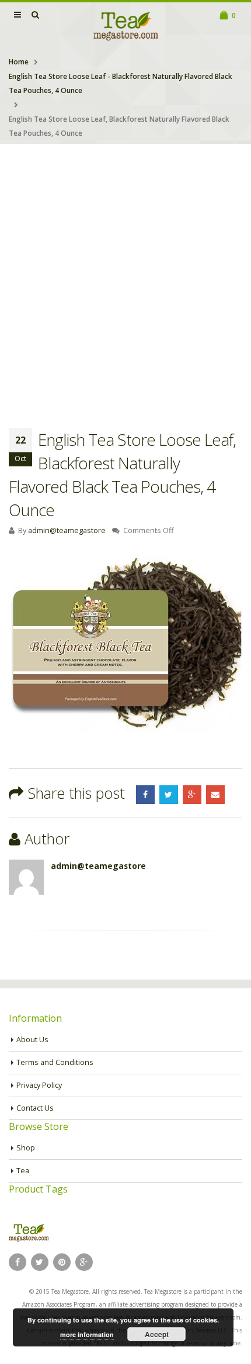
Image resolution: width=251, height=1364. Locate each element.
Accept (157, 1334)
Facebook (145, 794)
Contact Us (35, 1108)
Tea (22, 1171)
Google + (192, 794)
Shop (25, 1148)
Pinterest (62, 1262)
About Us (32, 1040)
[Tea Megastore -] (125, 26)
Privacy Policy (39, 1085)
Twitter (168, 794)
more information (87, 1334)
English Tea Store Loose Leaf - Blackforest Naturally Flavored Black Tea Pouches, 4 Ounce (120, 83)
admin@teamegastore (67, 530)
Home (19, 62)
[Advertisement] (125, 275)
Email (215, 794)
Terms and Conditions (54, 1062)
